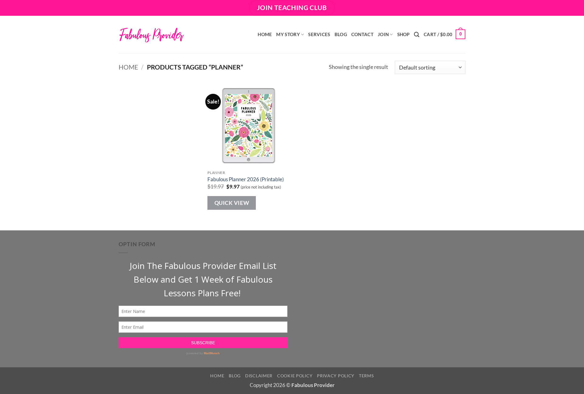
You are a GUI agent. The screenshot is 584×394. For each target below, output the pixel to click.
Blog (341, 34)
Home (265, 34)
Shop (403, 34)
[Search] (416, 34)
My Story (288, 34)
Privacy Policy (335, 375)
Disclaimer (259, 375)
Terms (366, 375)
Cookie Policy (294, 375)
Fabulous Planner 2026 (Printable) (245, 179)
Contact (362, 34)
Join (383, 34)
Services (319, 34)
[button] (444, 34)
